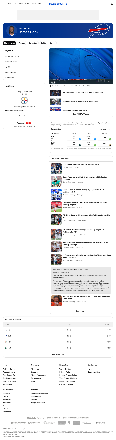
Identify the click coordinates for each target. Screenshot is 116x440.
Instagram (7, 399)
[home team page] (24, 100)
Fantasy (22, 43)
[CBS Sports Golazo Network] (76, 418)
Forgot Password (38, 402)
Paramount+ (36, 378)
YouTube (6, 393)
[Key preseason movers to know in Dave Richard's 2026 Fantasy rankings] (56, 246)
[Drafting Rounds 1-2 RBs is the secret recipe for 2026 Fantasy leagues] (56, 206)
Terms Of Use (65, 369)
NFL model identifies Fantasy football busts (81, 164)
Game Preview (24, 116)
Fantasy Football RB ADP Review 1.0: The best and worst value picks (86, 297)
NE (9, 330)
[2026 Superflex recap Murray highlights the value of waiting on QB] (56, 194)
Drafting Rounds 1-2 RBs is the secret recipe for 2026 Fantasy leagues (85, 203)
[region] (81, 66)
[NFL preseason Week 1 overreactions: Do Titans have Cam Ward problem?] (56, 259)
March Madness (9, 381)
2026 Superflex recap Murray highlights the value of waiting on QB (84, 191)
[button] (4, 3)
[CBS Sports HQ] (53, 418)
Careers (34, 372)
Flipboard (7, 412)
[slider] (81, 77)
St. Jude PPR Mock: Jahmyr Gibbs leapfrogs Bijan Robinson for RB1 (83, 231)
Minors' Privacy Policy (68, 375)
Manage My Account (39, 393)
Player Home (9, 43)
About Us (35, 369)
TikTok (5, 396)
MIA (9, 342)
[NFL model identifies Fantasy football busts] (56, 168)
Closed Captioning (67, 381)
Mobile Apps (8, 384)
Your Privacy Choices (68, 378)
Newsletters (36, 396)
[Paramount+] (49, 422)
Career (52, 43)
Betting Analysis (9, 378)
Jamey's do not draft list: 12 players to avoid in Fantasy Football (85, 178)
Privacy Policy (65, 372)
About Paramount (38, 375)
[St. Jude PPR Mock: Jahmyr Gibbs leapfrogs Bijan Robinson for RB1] (56, 234)
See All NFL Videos (81, 114)
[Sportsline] (34, 422)
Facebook (7, 402)
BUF (9, 336)
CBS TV (34, 381)
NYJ (9, 348)
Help (90, 369)
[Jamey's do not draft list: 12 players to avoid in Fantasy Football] (56, 181)
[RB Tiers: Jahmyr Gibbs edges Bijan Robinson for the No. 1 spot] (56, 219)
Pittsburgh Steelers (22, 107)
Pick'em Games (9, 369)
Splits (43, 43)
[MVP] (76, 422)
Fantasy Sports (9, 372)
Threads (6, 409)
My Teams (35, 399)
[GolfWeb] (100, 423)
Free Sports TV (9, 375)
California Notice (66, 384)
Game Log (33, 43)
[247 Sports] (18, 422)
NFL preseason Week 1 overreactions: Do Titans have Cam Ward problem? (87, 256)
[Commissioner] (64, 422)
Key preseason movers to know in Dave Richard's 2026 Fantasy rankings (85, 243)
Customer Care (94, 372)
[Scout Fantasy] (87, 423)
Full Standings (58, 354)
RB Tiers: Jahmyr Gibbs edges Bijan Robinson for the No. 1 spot (87, 216)
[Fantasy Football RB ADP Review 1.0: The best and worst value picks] (56, 300)
